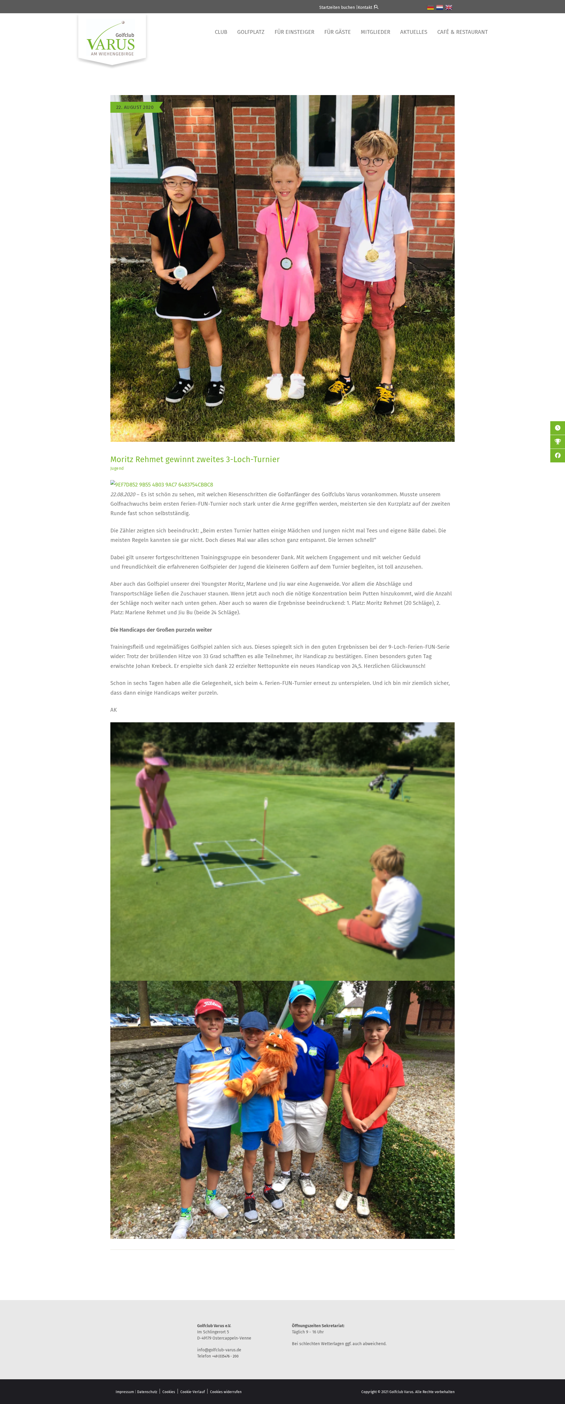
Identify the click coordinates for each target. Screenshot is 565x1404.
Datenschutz (147, 1392)
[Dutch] (440, 7)
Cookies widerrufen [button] (226, 1392)
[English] (449, 7)
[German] (431, 7)
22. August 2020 (135, 107)
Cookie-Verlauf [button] (192, 1392)
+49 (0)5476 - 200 (225, 1356)
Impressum (125, 1392)
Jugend (117, 468)
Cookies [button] (168, 1392)
